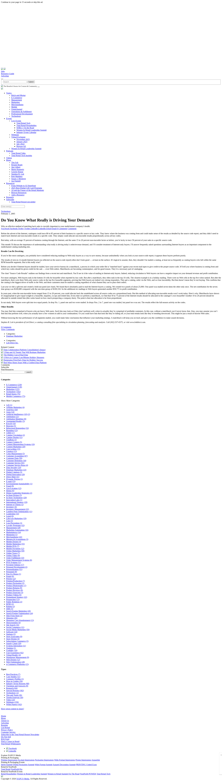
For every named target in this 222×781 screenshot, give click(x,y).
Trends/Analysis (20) (14, 697)
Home (3, 716)
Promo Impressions (83, 760)
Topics (9, 93)
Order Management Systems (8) (19, 560)
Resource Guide (7, 74)
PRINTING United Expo (86, 765)
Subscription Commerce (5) (17, 641)
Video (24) (10, 700)
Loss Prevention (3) (14, 523)
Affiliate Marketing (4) (15, 407)
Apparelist (95, 760)
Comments (72, 228)
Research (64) (11, 688)
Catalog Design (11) (14, 437)
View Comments (8, 329)
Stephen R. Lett (17, 174)
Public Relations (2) (14, 602)
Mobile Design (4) (13, 542)
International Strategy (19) (16, 502)
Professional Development (22, 114)
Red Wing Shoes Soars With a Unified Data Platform (25, 363)
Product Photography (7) (16, 585)
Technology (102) (13, 392)
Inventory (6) (11, 507)
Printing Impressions (9, 760)
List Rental (5, 727)
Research (10, 197)
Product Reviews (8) (14, 590)
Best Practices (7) (13, 674)
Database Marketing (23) (16, 470)
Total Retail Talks (18, 153)
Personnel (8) (11, 572)
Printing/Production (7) (15, 581)
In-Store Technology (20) (16, 498)
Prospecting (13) (13, 599)
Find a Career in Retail (10, 741)
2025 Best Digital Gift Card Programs (26, 188)
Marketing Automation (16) (17, 530)
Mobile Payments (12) (15, 548)
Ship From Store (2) (14, 616)
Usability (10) (11, 650)
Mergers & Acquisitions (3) (17, 539)
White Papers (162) (14, 704)
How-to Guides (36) (14, 681)
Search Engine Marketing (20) (18, 611)
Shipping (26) (11, 618)
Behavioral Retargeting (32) (17, 428)
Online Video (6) (13, 555)
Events (9, 118)
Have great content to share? (12, 709)
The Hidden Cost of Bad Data (16, 355)
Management (16, 100)
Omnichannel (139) (14, 387)
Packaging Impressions (44, 760)
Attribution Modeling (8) (16, 419)
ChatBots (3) (11, 440)
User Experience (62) (15, 653)
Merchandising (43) (14, 537)
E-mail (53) (10, 481)
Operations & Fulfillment (21, 111)
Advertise (5, 76)
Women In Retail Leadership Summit (31, 130)
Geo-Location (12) (13, 488)
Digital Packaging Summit (23, 765)
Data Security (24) (13, 467)
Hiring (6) (10, 491)
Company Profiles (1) (15, 679)
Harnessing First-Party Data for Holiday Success (23, 360)
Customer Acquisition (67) (17, 456)
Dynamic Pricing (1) (14, 479)
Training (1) (11, 648)
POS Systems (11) (13, 562)
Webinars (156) (12, 702)
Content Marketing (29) (15, 447)
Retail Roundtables (8, 774)
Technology (16, 116)
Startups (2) (11, 634)
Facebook (12, 748)
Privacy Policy (7, 730)
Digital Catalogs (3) (14, 472)
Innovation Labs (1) (14, 500)
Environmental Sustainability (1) (19, 484)
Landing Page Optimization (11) (19, 511)
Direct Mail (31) (12, 477)
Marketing (15, 102)
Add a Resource (17, 195)
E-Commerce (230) (14, 385)
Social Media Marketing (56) (18, 629)
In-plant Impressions (26, 760)
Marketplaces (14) (13, 532)
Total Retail (5, 769)
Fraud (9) (10, 486)
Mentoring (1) (11, 535)
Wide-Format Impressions (64, 760)
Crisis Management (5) (15, 454)
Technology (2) (12, 693)
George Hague (17, 172)
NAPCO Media (22, 779)
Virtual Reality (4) (13, 655)
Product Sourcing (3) (14, 592)
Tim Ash (14, 162)
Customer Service (8, 732)
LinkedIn (12, 751)
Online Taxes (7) (13, 553)
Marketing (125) (12, 389)
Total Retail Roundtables (26, 125)
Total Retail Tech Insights (21, 155)
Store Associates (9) (14, 636)
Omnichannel (16, 109)
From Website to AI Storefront (23, 186)
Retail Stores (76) (13, 394)
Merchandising (17, 105)
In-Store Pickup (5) (14, 495)
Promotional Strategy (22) (16, 597)
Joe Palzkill (16, 181)
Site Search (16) (12, 625)
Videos (9, 158)
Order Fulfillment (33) (15, 558)
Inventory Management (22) (17, 509)
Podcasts (9, 151)
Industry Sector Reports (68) (17, 683)
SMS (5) (9, 609)
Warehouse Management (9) (17, 657)
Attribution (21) (12, 417)
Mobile (14, 107)
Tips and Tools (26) (14, 695)
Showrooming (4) (13, 623)
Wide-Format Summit (43, 765)
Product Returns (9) (14, 588)
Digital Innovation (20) (15, 474)
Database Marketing (14, 336)
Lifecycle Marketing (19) (16, 518)
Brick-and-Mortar (18, 95)
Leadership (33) (12, 514)
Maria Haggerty (17, 169)
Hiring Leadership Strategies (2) (19, 493)
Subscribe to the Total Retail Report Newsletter (20, 734)
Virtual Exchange (18, 137)
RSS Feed (5, 739)
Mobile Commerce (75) (15, 396)
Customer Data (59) (14, 458)
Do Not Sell (6, 737)
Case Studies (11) (13, 677)
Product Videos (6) (13, 595)
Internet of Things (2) (15, 504)
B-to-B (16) (11, 423)
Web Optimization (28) (15, 662)
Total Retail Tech (23, 123)
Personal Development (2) (16, 567)
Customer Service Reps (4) (17, 465)
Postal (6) (10, 576)
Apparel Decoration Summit (64, 765)
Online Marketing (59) (15, 551)
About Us (5, 721)
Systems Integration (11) (16, 646)
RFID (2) (10, 604)
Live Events (16, 121)
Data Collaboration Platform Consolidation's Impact (24, 350)
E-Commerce (16, 98)
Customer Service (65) (15, 463)
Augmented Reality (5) (15, 421)
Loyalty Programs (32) (15, 525)
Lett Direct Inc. (12, 343)
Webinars (15, 135)
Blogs (8, 160)
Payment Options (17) (15, 565)
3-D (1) (9, 405)
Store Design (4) (13, 639)
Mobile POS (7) (12, 546)
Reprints (4, 725)
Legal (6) (10, 516)
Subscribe (10, 199)
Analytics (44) (12, 410)
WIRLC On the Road (25, 128)
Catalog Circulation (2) (15, 435)
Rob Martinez (16, 176)
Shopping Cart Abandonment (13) (20, 620)
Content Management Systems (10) (20, 444)
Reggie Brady (17, 165)
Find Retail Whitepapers (11, 744)
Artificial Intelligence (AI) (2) (18, 414)
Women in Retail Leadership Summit (32, 774)
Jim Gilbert (15, 167)
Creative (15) (11, 451)
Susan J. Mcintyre (18, 179)
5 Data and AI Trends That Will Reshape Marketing (24, 352)
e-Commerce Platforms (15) (17, 664)
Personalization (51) (14, 569)
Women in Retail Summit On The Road (63, 774)
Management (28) (13, 528)
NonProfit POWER (88, 774)
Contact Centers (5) (14, 442)
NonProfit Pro (16, 769)
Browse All (21, 146)
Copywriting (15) (13, 449)
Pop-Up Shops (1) (13, 574)
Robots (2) (10, 606)
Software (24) (11, 632)
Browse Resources (18, 192)
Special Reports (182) (15, 690)
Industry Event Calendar (26, 132)
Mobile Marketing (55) (15, 544)
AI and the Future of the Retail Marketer (27, 190)
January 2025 (21, 142)
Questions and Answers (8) (17, 686)
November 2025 (23, 139)
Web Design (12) (13, 660)
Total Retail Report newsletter (23, 202)
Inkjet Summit (6, 765)
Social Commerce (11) (15, 627)
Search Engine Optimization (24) (19, 613)
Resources (10, 183)
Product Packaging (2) (15, 583)
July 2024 (20, 144)
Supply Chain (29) (13, 643)
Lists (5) (9, 521)
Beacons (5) (11, 426)
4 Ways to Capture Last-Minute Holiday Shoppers (24, 357)
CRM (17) (10, 433)
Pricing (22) (11, 579)
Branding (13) (12, 430)
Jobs (3, 71)
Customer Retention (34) (16, 460)
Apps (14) (10, 412)
